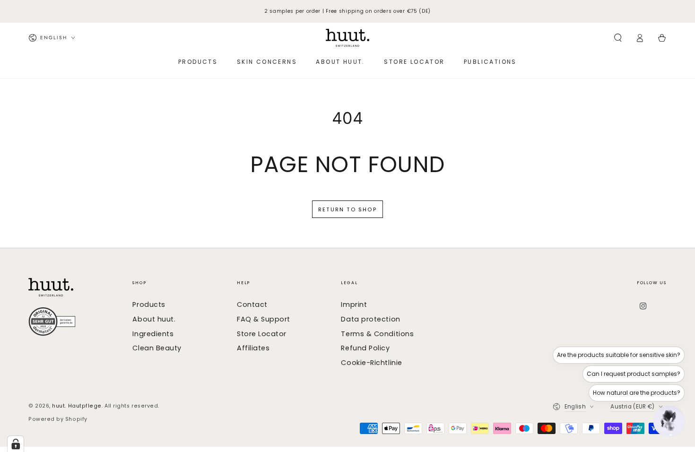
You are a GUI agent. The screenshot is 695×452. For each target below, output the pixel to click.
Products (148, 304)
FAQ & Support (263, 319)
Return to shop (347, 209)
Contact (252, 304)
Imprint (354, 304)
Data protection (370, 319)
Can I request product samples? (633, 374)
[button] (618, 37)
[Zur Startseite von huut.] (76, 287)
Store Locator (262, 334)
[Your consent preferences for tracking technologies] (16, 444)
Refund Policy (365, 348)
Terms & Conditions (377, 334)
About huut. (153, 319)
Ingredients (153, 334)
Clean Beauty (156, 348)
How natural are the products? (636, 393)
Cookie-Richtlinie (371, 362)
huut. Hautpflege (77, 405)
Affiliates (253, 348)
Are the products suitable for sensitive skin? (618, 355)
